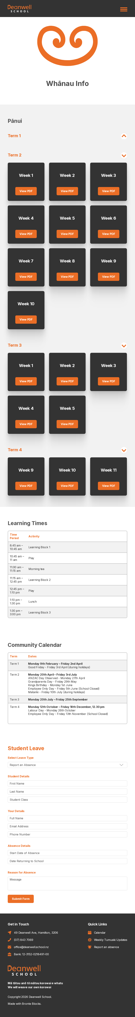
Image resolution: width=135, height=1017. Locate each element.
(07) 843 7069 (23, 940)
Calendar (100, 932)
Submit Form (21, 899)
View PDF (26, 191)
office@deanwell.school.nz (31, 947)
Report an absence (106, 947)
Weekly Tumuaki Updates (110, 940)
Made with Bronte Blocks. (24, 1003)
